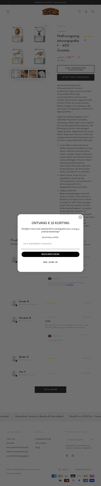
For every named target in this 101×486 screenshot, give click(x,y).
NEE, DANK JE (50, 262)
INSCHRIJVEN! (50, 254)
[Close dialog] (80, 217)
